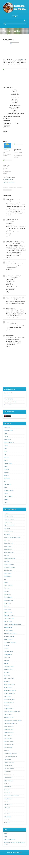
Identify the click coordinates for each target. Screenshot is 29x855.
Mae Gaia (6, 660)
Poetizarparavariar (8, 732)
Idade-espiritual (8, 627)
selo (5, 481)
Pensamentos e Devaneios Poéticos (13, 720)
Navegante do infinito (9, 684)
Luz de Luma (7, 657)
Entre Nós (6, 591)
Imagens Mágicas (8, 630)
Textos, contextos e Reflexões (11, 795)
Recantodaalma (8, 738)
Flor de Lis (6, 606)
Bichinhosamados (8, 531)
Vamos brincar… (8, 396)
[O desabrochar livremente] (7, 161)
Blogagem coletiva (7, 182)
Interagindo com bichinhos (10, 633)
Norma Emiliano (8, 179)
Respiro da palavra (8, 741)
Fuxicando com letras (9, 618)
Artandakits (7, 528)
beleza (5, 187)
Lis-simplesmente (8, 651)
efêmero (19, 187)
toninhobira (9, 241)
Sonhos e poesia (8, 777)
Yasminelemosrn (8, 820)
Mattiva (6, 663)
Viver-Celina (7, 813)
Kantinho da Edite (8, 639)
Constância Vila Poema (9, 558)
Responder (14, 201)
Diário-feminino (8, 570)
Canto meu (6, 540)
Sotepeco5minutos (8, 780)
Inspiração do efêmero (17, 150)
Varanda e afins (8, 798)
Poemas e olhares (8, 726)
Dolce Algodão (7, 573)
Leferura (6, 648)
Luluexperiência (8, 654)
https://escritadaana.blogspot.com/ (12, 624)
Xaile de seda (7, 816)
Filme (5, 448)
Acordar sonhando (8, 519)
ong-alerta (6, 705)
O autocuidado (7, 405)
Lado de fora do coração (10, 642)
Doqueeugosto (7, 576)
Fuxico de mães (8, 621)
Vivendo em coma (8, 810)
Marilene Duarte (10, 308)
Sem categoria (7, 484)
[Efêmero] (7, 145)
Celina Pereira (9, 298)
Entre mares (7, 588)
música (6, 460)
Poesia (14, 182)
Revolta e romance (8, 744)
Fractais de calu (8, 612)
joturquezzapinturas (9, 636)
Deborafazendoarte (9, 564)
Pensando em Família (9, 839)
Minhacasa (7, 675)
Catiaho (8, 276)
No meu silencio (8, 687)
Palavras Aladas (8, 714)
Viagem (6, 499)
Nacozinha (6, 681)
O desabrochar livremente (7, 166)
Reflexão (6, 472)
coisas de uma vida (9, 552)
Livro (5, 454)
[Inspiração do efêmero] (18, 145)
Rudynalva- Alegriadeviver (10, 753)
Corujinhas (6, 561)
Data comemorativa (9, 442)
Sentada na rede (8, 765)
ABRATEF (6, 833)
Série (5, 487)
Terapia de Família (8, 490)
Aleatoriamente (8, 522)
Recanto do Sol (7, 735)
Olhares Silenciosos (9, 702)
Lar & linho (6, 645)
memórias (6, 457)
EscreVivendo (7, 594)
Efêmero (5, 149)
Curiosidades (7, 439)
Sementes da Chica (9, 762)
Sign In (15, 16)
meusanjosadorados (9, 666)
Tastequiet (6, 789)
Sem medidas (7, 759)
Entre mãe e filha (8, 585)
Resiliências (7, 478)
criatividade (12, 187)
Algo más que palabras (9, 525)
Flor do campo (7, 609)
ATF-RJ (5, 836)
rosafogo (6, 750)
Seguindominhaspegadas (10, 756)
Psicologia (6, 469)
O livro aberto (7, 696)
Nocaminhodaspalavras (10, 690)
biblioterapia (7, 427)
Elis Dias (6, 582)
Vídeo (5, 502)
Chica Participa (7, 546)
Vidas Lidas (7, 807)
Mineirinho (6, 672)
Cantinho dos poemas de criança (12, 537)
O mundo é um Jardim (9, 699)
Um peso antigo (8, 393)
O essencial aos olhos (9, 693)
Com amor (6, 555)
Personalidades (8, 463)
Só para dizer (7, 771)
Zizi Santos (7, 822)
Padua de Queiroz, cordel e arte (12, 711)
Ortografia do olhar (9, 708)
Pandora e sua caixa (9, 717)
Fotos (5, 451)
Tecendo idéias (8, 792)
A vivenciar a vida (8, 516)
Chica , (22, 59)
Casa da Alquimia (8, 543)
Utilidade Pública (8, 496)
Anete (7, 322)
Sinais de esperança (9, 768)
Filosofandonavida (8, 600)
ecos (5, 579)
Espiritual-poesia (8, 597)
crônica (6, 436)
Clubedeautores (8, 549)
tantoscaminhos (8, 786)
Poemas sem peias (8, 729)
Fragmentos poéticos (9, 615)
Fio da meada (7, 603)
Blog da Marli (7, 534)
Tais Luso (6, 783)
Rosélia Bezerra (10, 335)
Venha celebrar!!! (8, 399)
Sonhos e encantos (9, 774)
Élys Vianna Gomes (11, 262)
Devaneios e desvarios (9, 567)
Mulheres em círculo (9, 678)
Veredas (6, 801)
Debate (6, 445)
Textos (5, 493)
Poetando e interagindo (10, 402)
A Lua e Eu (6, 513)
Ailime (7, 219)
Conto (5, 433)
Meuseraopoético (8, 669)
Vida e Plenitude (8, 804)
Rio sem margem (8, 747)
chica (7, 199)
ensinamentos (7, 190)
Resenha (6, 475)
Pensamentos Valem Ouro (10, 723)
